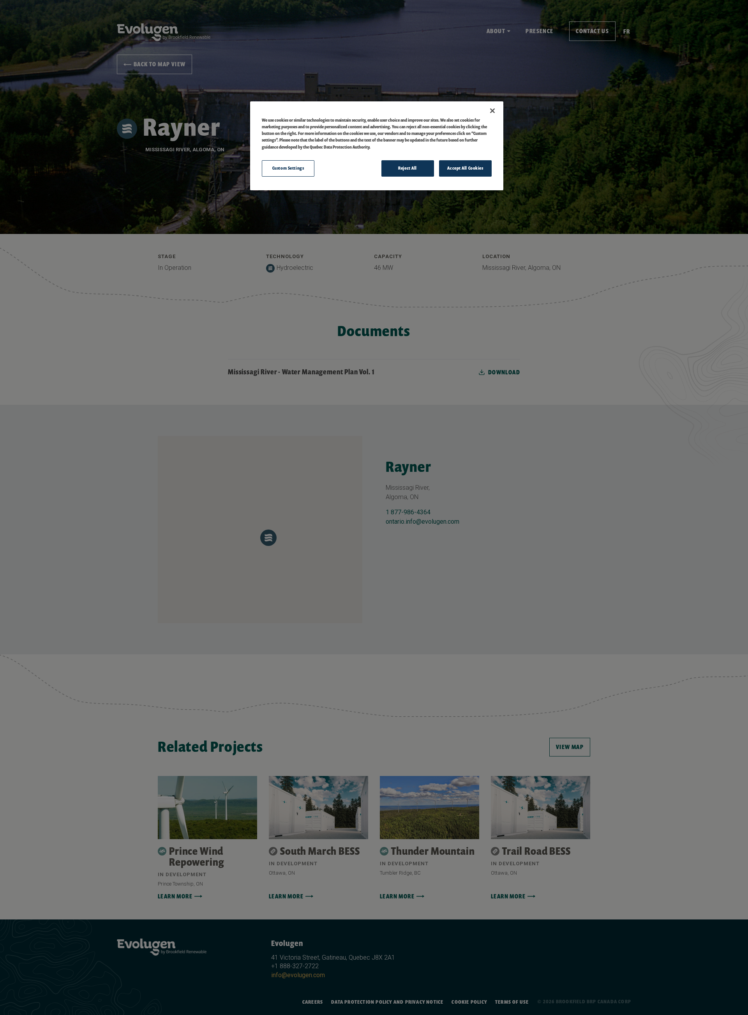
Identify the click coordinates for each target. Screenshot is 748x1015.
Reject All (407, 168)
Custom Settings (288, 168)
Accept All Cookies (465, 168)
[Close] (492, 110)
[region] (376, 145)
